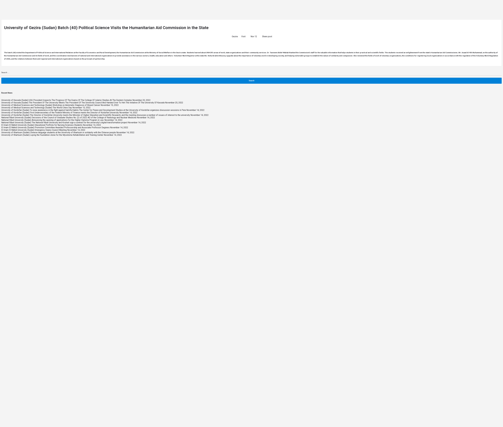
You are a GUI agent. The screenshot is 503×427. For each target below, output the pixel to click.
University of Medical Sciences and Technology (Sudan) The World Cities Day (36, 107)
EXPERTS (399, 6)
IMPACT (477, 6)
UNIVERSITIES (354, 6)
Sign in (488, 6)
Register (497, 6)
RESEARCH (384, 6)
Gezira (235, 36)
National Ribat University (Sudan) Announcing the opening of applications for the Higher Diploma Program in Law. (52, 120)
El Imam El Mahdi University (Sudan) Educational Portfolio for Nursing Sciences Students (41, 125)
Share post (267, 36)
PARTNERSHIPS (413, 6)
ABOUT (329, 6)
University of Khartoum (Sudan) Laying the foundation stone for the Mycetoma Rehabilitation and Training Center (52, 135)
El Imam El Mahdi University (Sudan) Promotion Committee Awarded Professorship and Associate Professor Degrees (55, 127)
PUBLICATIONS (430, 6)
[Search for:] (251, 72)
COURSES (370, 6)
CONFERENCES (449, 6)
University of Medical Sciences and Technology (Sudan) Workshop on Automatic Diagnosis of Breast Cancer (50, 105)
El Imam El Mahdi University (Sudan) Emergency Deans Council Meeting (34, 130)
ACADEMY (466, 6)
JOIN (340, 6)
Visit (243, 36)
